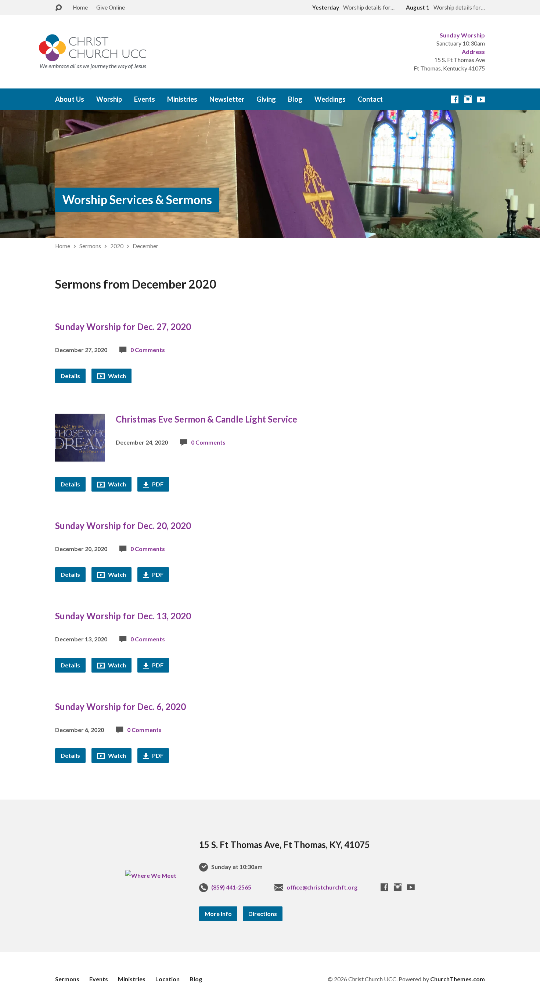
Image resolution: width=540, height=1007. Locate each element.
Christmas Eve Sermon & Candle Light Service (206, 419)
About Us (69, 99)
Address (473, 51)
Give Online (110, 7)
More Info (218, 913)
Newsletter (226, 99)
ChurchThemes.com (457, 978)
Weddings (330, 99)
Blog (295, 99)
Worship (109, 99)
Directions (262, 913)
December (145, 246)
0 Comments (147, 349)
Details (70, 375)
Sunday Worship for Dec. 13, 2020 (123, 616)
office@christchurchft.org (322, 887)
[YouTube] (481, 99)
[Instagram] (468, 99)
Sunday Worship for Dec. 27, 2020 (123, 326)
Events (144, 99)
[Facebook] (454, 99)
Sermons (90, 246)
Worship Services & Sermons (137, 199)
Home (80, 7)
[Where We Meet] (150, 875)
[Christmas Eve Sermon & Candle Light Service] (80, 456)
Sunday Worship (462, 35)
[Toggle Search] (58, 8)
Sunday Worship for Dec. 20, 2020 (123, 525)
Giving (266, 99)
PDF (157, 484)
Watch (116, 375)
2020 (116, 246)
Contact (370, 99)
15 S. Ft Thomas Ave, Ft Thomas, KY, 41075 (284, 844)
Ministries (182, 99)
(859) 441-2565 (231, 887)
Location (167, 978)
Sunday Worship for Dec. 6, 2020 (120, 706)
